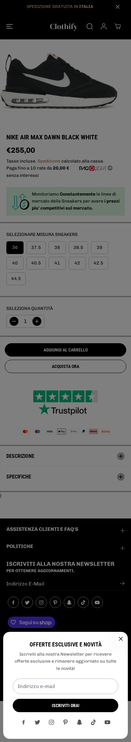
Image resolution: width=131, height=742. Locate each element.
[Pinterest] (65, 722)
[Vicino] (121, 639)
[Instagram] (52, 722)
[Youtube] (107, 722)
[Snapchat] (79, 722)
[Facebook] (24, 722)
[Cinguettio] (38, 722)
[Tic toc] (93, 722)
